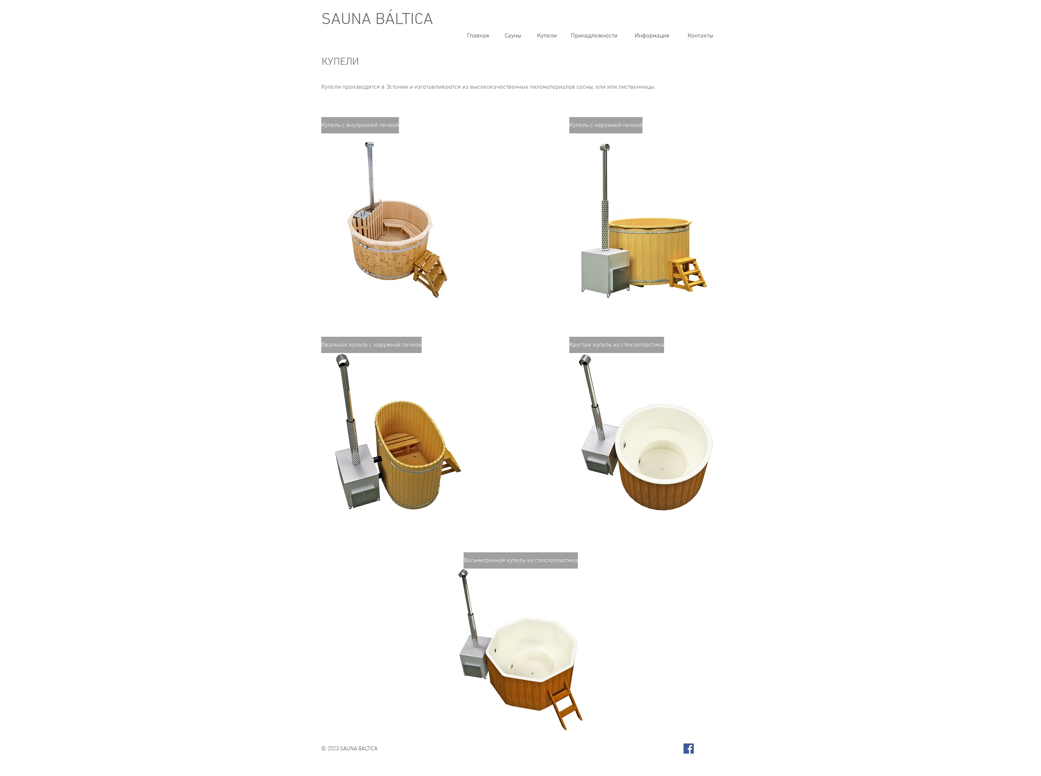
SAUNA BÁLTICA (377, 20)
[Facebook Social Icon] (689, 748)
